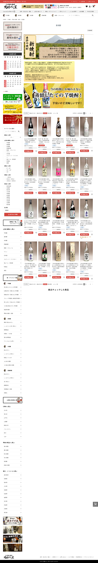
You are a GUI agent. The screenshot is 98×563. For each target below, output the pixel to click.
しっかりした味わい (9, 353)
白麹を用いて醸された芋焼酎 (11, 290)
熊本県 (8, 189)
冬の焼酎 (6, 457)
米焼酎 (31, 15)
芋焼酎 (7, 15)
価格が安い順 (32, 113)
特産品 (8, 161)
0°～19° (9, 168)
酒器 (8, 163)
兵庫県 (8, 202)
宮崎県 (8, 188)
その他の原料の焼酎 (9, 365)
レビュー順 (55, 113)
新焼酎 (5, 461)
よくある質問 (73, 11)
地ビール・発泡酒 (11, 159)
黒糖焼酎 (44, 15)
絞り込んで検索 (13, 214)
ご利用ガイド (55, 557)
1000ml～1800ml (11, 180)
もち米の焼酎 (7, 361)
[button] (92, 113)
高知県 (8, 200)
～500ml (9, 177)
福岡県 (8, 197)
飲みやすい (7, 350)
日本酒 (8, 153)
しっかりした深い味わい (10, 326)
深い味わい (7, 381)
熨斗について (63, 11)
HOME (4, 19)
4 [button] (90, 113)
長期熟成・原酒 (8, 389)
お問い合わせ (91, 1)
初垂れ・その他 (8, 333)
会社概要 (81, 11)
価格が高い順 (39, 113)
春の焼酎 (6, 446)
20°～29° (9, 170)
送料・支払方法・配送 (25, 11)
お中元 (5, 417)
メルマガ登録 (71, 557)
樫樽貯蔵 (6, 385)
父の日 (5, 410)
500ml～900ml (10, 179)
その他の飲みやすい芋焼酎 (10, 306)
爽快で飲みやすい (8, 322)
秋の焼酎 (6, 454)
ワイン (8, 152)
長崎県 (8, 193)
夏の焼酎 (6, 450)
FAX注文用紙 (90, 11)
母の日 (5, 414)
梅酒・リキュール (59, 15)
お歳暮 (5, 421)
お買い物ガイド (38, 11)
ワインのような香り (9, 341)
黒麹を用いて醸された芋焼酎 (11, 294)
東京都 (8, 204)
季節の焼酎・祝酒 (16, 19)
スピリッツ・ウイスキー (12, 156)
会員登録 (83, 1)
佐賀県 (8, 195)
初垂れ (5, 392)
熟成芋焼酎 (7, 309)
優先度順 (50, 113)
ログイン (75, 1)
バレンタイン (7, 429)
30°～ (8, 172)
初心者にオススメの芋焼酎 (10, 287)
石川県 (8, 199)
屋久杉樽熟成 (7, 337)
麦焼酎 (19, 15)
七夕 (5, 436)
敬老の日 (6, 425)
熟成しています (8, 357)
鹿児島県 (9, 186)
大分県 (8, 191)
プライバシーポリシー (89, 557)
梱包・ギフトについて (51, 11)
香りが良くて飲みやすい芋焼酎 (12, 302)
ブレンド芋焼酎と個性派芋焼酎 (12, 298)
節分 (5, 432)
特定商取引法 (79, 557)
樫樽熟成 (6, 329)
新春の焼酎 (7, 465)
